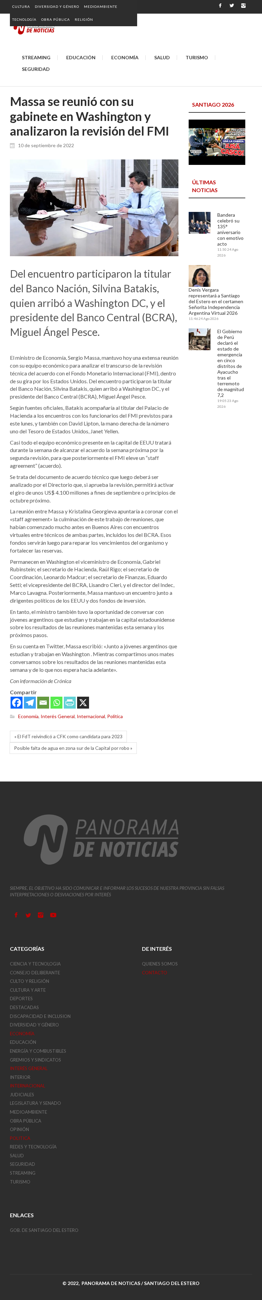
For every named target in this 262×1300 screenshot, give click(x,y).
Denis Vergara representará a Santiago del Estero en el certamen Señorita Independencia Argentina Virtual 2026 (216, 301)
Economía (28, 716)
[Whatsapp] (56, 703)
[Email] (43, 703)
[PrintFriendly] (70, 703)
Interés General (58, 716)
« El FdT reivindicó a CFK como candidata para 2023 (68, 736)
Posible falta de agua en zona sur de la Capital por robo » (73, 748)
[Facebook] (17, 703)
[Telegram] (30, 703)
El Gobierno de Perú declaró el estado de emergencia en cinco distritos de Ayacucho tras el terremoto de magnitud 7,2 (230, 363)
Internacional (91, 716)
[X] (83, 703)
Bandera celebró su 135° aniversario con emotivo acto (230, 229)
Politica (115, 716)
